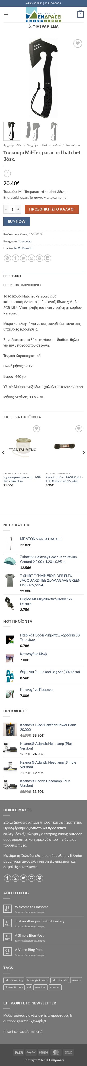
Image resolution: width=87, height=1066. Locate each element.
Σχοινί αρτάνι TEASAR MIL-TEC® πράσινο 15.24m (64, 479)
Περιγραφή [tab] (12, 276)
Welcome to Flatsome (31, 907)
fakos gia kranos (37, 980)
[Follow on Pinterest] (39, 878)
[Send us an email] (31, 878)
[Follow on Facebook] (7, 878)
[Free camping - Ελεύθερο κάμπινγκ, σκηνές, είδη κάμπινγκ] (43, 14)
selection (40, 987)
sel (29, 987)
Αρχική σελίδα (13, 145)
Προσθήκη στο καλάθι (52, 209)
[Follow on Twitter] (23, 878)
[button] (6, 14)
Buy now (17, 221)
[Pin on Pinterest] (39, 258)
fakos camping (14, 980)
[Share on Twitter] (23, 258)
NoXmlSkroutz (23, 248)
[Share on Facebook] (15, 258)
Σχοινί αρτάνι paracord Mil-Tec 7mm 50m (22, 479)
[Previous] (10, 78)
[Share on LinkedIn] (47, 258)
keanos (76, 980)
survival (55, 987)
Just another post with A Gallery (39, 921)
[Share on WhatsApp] (7, 258)
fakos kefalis (60, 980)
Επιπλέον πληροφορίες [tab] (22, 285)
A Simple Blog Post (29, 935)
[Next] (76, 78)
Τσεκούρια (72, 145)
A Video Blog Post (29, 949)
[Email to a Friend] (31, 258)
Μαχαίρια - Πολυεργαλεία (44, 145)
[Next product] (7, 173)
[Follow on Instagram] (15, 878)
